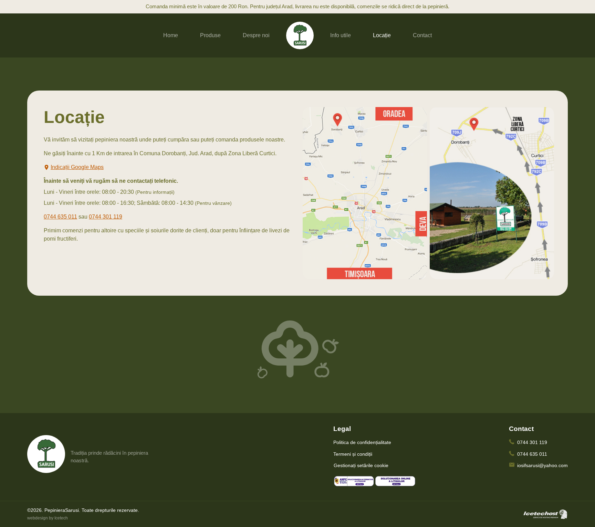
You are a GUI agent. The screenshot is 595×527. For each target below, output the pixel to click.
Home (170, 35)
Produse (210, 35)
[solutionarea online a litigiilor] (395, 481)
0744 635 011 (60, 217)
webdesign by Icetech (47, 518)
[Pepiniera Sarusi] (300, 35)
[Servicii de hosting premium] (545, 513)
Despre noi (256, 35)
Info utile (340, 35)
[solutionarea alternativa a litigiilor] (354, 481)
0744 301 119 (105, 217)
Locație (382, 35)
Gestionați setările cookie (361, 465)
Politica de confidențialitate (362, 442)
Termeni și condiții (352, 454)
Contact (422, 35)
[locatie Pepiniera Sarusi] (365, 193)
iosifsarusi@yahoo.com (542, 465)
